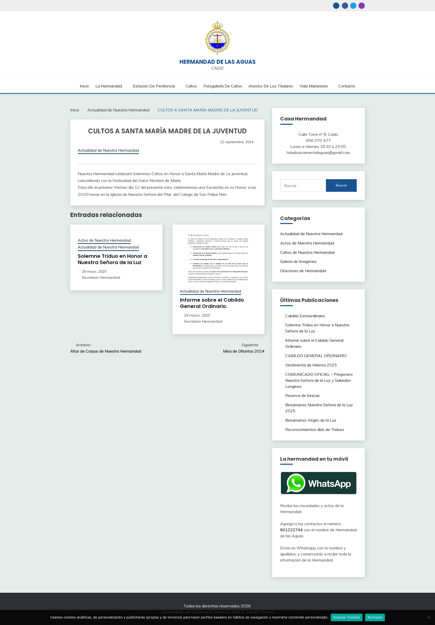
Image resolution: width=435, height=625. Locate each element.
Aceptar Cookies (346, 617)
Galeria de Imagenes (298, 261)
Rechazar (375, 617)
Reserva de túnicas (302, 395)
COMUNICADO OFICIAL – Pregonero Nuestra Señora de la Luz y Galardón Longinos (319, 380)
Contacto (346, 85)
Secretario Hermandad (101, 277)
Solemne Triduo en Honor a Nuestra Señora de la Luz (112, 259)
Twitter (353, 6)
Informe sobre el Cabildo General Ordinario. (212, 303)
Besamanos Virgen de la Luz (310, 420)
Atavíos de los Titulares (270, 85)
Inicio (84, 85)
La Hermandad (108, 85)
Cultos (191, 85)
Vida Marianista (314, 85)
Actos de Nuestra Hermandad (104, 240)
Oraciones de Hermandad (303, 270)
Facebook (345, 6)
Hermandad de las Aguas (217, 62)
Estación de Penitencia (154, 85)
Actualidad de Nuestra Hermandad (108, 150)
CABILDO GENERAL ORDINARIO (316, 355)
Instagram (361, 6)
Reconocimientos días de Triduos (314, 429)
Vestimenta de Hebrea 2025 (311, 364)
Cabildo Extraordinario (305, 315)
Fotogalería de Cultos (222, 85)
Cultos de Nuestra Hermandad (307, 252)
